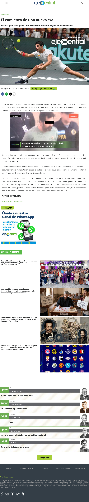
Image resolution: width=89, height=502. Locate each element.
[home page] (44, 3)
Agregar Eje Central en (42, 88)
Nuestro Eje (5, 14)
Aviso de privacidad (6, 477)
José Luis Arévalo (16, 404)
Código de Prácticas (62, 468)
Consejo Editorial (26, 468)
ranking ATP (7, 208)
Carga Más (44, 457)
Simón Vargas (15, 431)
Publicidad (44, 468)
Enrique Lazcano (16, 418)
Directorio (9, 468)
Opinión (12, 388)
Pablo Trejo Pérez (16, 391)
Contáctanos (80, 468)
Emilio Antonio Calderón (15, 444)
